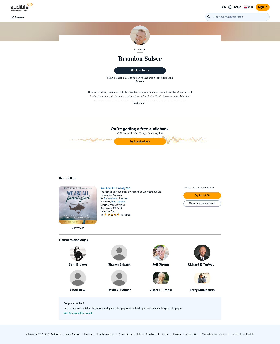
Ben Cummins (119, 201)
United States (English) (243, 334)
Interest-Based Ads (146, 334)
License (164, 334)
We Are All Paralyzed (115, 188)
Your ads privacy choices (214, 334)
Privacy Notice (125, 334)
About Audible (72, 334)
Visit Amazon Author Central (78, 313)
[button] (140, 103)
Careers (88, 334)
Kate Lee (123, 198)
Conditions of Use (105, 334)
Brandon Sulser (111, 198)
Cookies (177, 334)
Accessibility (191, 334)
